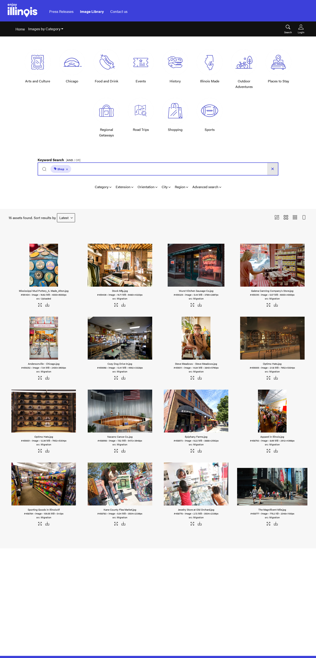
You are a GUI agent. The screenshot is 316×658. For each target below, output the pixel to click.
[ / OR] (73, 160)
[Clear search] (272, 169)
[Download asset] (47, 305)
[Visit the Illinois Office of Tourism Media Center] (22, 11)
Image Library (92, 11)
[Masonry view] (276, 217)
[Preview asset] (44, 265)
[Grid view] (285, 217)
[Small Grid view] (294, 217)
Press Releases (61, 11)
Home (20, 29)
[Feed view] (304, 217)
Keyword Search (59, 158)
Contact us (118, 11)
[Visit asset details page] (40, 305)
